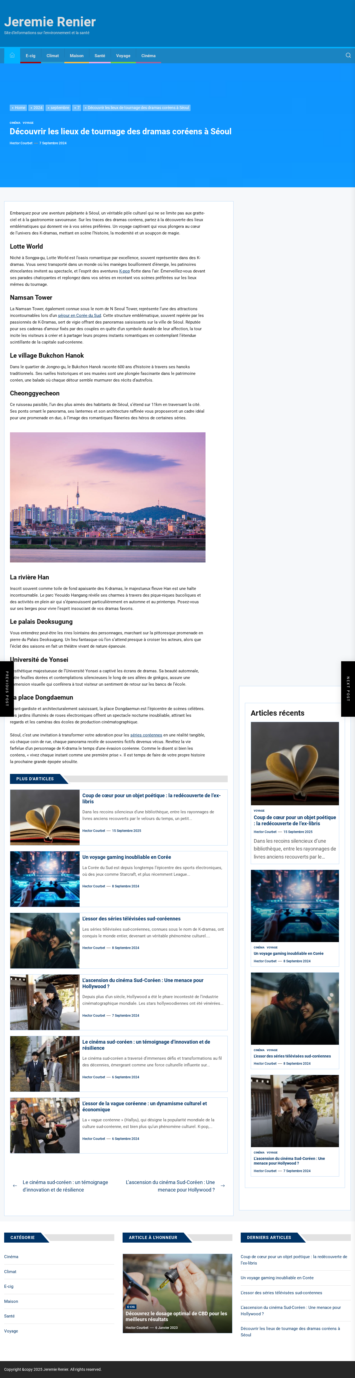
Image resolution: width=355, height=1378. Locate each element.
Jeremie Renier (50, 22)
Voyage (123, 55)
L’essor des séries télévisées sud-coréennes (131, 919)
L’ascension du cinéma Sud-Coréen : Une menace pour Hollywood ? (289, 1160)
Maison (76, 55)
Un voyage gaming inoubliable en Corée (126, 857)
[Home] (12, 56)
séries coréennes (146, 735)
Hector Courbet (21, 143)
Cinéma (148, 55)
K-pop (124, 271)
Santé (100, 55)
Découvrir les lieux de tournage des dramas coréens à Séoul (290, 1331)
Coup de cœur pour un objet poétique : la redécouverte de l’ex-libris (295, 820)
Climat (53, 55)
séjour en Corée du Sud (79, 315)
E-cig (31, 55)
